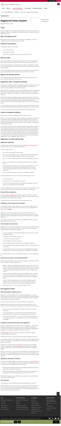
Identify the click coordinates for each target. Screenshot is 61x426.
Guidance (17, 12)
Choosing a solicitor (35, 403)
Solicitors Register (34, 401)
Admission (48, 409)
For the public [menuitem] (27, 8)
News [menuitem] (3, 8)
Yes (15, 421)
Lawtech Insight (4, 407)
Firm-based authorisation (21, 405)
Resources (18, 403)
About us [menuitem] (8, 8)
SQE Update (3, 403)
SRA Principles (5, 332)
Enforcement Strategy (17, 346)
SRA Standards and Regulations (22, 400)
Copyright (11, 418)
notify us (10, 209)
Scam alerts (33, 412)
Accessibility (19, 418)
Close (56, 421)
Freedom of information (5, 418)
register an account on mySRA (29, 145)
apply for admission (34, 361)
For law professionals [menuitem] (18, 8)
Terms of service (38, 418)
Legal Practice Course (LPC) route (51, 404)
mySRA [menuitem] (45, 8)
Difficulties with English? (31, 418)
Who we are (33, 400)
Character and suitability (51, 408)
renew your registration (10, 195)
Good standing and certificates (22, 407)
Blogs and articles (4, 405)
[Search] (58, 4)
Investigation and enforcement (22, 409)
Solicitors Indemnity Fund (36, 411)
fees (20, 198)
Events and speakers (5, 409)
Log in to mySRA (52, 0)
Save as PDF (45, 21)
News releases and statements (7, 400)
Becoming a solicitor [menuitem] (37, 8)
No (19, 421)
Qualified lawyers (49, 406)
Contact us (58, 0)
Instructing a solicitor (35, 405)
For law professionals (8, 12)
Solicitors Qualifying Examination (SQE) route (51, 400)
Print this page (46, 19)
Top (58, 394)
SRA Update (3, 401)
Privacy (15, 418)
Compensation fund (35, 409)
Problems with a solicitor (36, 407)
